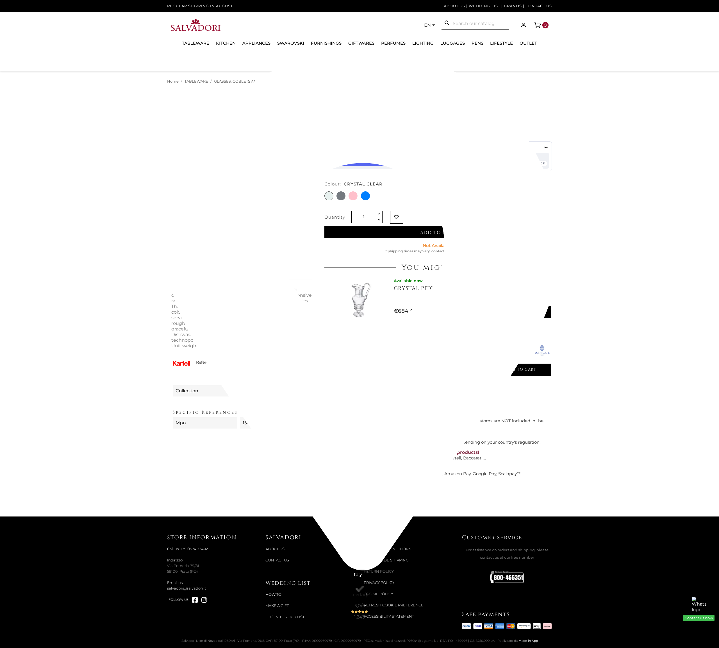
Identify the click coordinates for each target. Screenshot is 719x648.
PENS (477, 43)
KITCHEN (226, 43)
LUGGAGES (452, 43)
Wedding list (484, 6)
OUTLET (528, 43)
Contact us (538, 6)
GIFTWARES (361, 43)
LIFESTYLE (501, 43)
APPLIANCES (256, 43)
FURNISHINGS (326, 43)
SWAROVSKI (290, 43)
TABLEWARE (195, 43)
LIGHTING (423, 43)
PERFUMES (393, 43)
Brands (513, 6)
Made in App (528, 641)
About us (454, 6)
